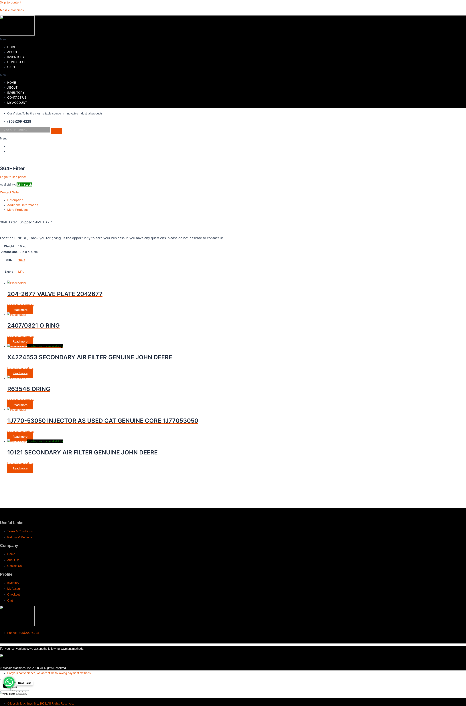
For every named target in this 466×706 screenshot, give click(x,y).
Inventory (16, 57)
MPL (21, 271)
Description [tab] (15, 200)
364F (21, 260)
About (12, 52)
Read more (20, 310)
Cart (11, 67)
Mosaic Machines (12, 10)
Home (11, 47)
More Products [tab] (17, 209)
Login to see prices (13, 177)
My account (17, 102)
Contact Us (16, 62)
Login (11, 146)
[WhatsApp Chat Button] (9, 682)
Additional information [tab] (22, 205)
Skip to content (10, 2)
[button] (175, 39)
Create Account (21, 151)
